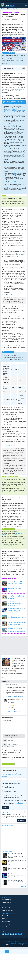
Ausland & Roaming (16, 8)
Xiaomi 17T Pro (5, 926)
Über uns (9, 939)
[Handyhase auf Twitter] (11, 934)
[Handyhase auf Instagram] (16, 934)
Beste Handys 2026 (6, 907)
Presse (25, 941)
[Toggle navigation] (26, 5)
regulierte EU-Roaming (20, 253)
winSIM (16, 173)
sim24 (19, 173)
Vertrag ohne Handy (6, 899)
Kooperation (13, 943)
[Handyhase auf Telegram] (6, 934)
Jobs (26, 2)
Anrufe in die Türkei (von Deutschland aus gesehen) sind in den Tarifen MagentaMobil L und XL (14, 110)
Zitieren (15, 696)
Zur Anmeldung (21, 820)
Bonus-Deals (21, 2)
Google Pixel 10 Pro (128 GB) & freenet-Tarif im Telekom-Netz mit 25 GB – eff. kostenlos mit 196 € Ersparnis (16, 855)
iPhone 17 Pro (5, 915)
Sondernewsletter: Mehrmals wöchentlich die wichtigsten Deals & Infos (14, 790)
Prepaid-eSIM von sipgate (16, 181)
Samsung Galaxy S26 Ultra (8, 924)
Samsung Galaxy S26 (7, 921)
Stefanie (13, 677)
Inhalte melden (16, 941)
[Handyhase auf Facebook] (13, 934)
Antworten (21, 696)
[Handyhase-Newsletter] (3, 934)
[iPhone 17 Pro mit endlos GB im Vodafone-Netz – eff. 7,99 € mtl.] (4, 882)
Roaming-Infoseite (15, 294)
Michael (4, 657)
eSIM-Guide (5, 905)
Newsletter (16, 2)
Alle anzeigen (23, 886)
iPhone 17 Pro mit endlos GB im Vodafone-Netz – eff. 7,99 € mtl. (15, 881)
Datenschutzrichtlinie (19, 803)
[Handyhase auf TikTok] (21, 934)
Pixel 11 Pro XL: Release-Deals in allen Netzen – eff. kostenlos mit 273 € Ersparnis (17, 868)
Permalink (9, 696)
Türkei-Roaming (12, 545)
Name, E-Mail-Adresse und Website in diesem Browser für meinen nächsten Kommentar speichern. (12, 752)
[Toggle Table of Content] (23, 68)
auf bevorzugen (17, 21)
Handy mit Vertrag (6, 902)
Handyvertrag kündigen (7, 910)
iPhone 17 (4, 918)
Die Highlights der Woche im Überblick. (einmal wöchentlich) (13, 786)
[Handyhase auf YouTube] (19, 934)
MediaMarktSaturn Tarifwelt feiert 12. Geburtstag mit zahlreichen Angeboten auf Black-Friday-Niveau (17, 862)
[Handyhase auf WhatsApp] (8, 934)
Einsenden (5, 807)
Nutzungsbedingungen (7, 760)
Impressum (15, 939)
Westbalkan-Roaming (18, 534)
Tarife (9, 8)
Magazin (5, 8)
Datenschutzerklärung (7, 759)
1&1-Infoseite (9, 445)
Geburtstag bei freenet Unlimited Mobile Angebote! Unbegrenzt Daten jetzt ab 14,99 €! (17, 875)
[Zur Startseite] (1, 8)
